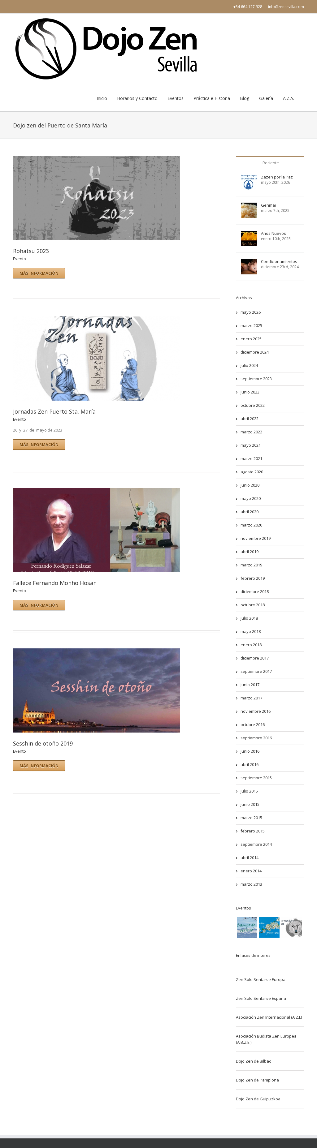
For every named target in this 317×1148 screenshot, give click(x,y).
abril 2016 (249, 764)
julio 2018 (249, 618)
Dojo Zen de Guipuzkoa (258, 1099)
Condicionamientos (279, 261)
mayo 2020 (251, 498)
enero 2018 (251, 644)
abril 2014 (249, 857)
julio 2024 (249, 365)
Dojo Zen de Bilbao (253, 1061)
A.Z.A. (288, 98)
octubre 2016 (253, 724)
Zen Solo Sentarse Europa (260, 979)
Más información (39, 273)
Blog (244, 98)
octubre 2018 (253, 605)
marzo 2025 (251, 325)
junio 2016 (250, 751)
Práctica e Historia (211, 98)
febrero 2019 (253, 578)
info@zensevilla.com (286, 6)
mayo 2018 (251, 631)
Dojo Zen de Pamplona (257, 1080)
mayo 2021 (251, 445)
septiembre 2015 (256, 777)
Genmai (268, 205)
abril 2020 (249, 511)
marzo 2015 (251, 817)
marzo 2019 (251, 565)
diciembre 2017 (255, 658)
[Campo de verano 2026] (247, 927)
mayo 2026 (251, 312)
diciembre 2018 (255, 591)
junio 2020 (250, 485)
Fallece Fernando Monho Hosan (55, 583)
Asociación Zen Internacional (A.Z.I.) (269, 1017)
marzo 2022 (251, 432)
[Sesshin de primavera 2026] (269, 927)
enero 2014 (251, 871)
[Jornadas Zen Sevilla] (291, 927)
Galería (266, 98)
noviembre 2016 (256, 711)
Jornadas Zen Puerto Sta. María (54, 411)
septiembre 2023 (256, 378)
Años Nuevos (273, 233)
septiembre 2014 (256, 844)
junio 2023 (250, 392)
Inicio (102, 98)
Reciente (271, 163)
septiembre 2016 (256, 738)
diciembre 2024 (255, 352)
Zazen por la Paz (277, 177)
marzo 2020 (251, 525)
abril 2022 (249, 418)
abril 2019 (249, 551)
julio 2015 (249, 791)
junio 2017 (250, 684)
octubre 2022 (253, 405)
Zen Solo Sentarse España (261, 998)
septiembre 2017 (256, 671)
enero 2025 (251, 339)
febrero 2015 (253, 831)
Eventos (175, 98)
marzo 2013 (251, 884)
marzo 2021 (251, 458)
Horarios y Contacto (137, 98)
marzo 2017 (251, 698)
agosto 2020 (252, 472)
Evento (19, 258)
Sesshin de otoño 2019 (43, 743)
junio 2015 (250, 804)
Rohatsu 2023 (31, 251)
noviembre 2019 (256, 538)
